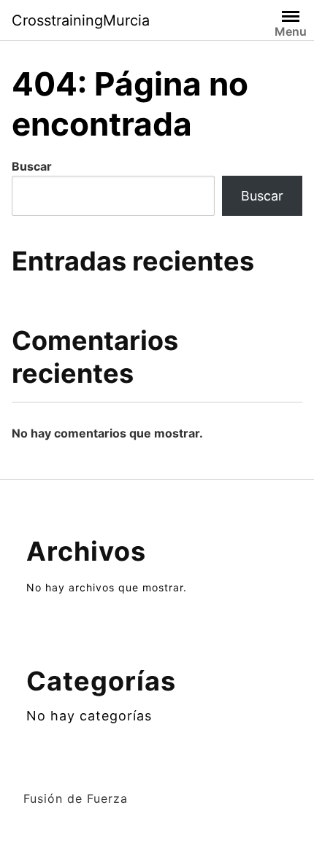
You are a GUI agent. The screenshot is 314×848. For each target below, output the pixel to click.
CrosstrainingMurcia (81, 20)
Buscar (32, 166)
